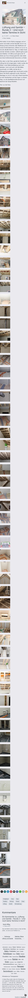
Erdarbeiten (12, 951)
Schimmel (9, 968)
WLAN (12, 973)
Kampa (17, 901)
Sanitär (10, 904)
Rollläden (4, 969)
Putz (22, 964)
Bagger (14, 947)
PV (24, 964)
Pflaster (19, 964)
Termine (23, 969)
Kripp (23, 901)
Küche (15, 962)
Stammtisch (18, 969)
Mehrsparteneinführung (8, 964)
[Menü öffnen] (25, 3)
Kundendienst (12, 962)
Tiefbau (18, 971)
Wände (15, 973)
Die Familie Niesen (11, 2)
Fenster (21, 951)
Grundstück (5, 956)
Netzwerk (16, 964)
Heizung (11, 901)
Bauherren (19, 947)
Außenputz (10, 947)
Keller (19, 959)
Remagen (20, 966)
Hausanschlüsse (15, 956)
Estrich (18, 951)
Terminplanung (18, 904)
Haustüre (5, 959)
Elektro (6, 951)
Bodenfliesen (13, 949)
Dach (18, 949)
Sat (7, 969)
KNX (23, 959)
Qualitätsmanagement (7, 966)
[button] (2, 891)
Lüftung (5, 904)
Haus (17, 899)
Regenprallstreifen (14, 966)
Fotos (4, 38)
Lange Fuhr (20, 962)
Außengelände (5, 947)
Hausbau (8, 38)
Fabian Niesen (15, 36)
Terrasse (15, 971)
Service (13, 969)
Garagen (22, 954)
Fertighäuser (6, 899)
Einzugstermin (21, 949)
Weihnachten (22, 971)
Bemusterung (6, 949)
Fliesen (14, 954)
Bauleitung (23, 947)
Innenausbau (10, 959)
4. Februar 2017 (6, 926)
